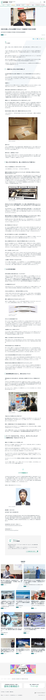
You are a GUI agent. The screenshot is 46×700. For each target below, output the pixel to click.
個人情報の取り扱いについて (13, 695)
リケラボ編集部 (7, 43)
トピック (8, 5)
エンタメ (28, 5)
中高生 (33, 5)
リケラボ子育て (43, 5)
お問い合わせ (11, 691)
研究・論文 (13, 5)
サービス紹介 (7, 691)
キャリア (23, 5)
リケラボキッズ (38, 5)
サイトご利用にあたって (7, 695)
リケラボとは (2, 691)
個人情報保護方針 (20, 695)
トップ (3, 5)
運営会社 (2, 695)
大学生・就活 (18, 5)
